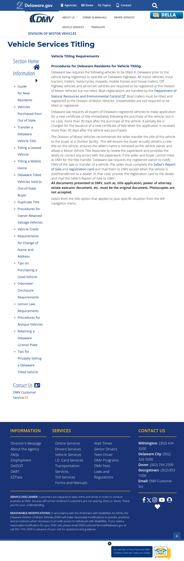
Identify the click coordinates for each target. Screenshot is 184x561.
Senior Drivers (105, 449)
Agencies (70, 5)
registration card (81, 169)
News (89, 5)
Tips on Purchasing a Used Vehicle (27, 270)
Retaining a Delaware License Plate (27, 338)
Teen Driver (103, 454)
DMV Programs (106, 460)
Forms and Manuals (71, 482)
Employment (21, 460)
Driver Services (124, 17)
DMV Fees (102, 465)
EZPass (16, 477)
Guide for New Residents (25, 93)
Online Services (67, 443)
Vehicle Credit (28, 229)
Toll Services (65, 477)
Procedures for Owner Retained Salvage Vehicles (30, 216)
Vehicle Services (73, 27)
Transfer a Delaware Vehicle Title (27, 134)
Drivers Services (68, 449)
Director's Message (26, 443)
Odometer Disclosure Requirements (28, 290)
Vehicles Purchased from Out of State (30, 114)
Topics (106, 5)
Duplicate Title (28, 202)
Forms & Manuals (95, 17)
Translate (98, 27)
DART (15, 471)
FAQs (15, 454)
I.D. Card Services (69, 460)
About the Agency (25, 449)
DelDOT (17, 465)
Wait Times (103, 443)
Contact (125, 5)
